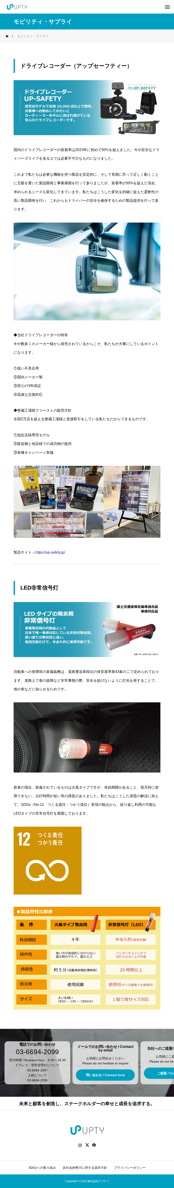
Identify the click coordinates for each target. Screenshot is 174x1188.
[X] (87, 1145)
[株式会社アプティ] (17, 7)
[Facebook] (94, 1145)
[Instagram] (80, 1145)
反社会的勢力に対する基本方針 (85, 1167)
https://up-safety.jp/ (50, 552)
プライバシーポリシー (130, 1167)
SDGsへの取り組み (42, 1167)
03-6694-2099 (37, 1052)
